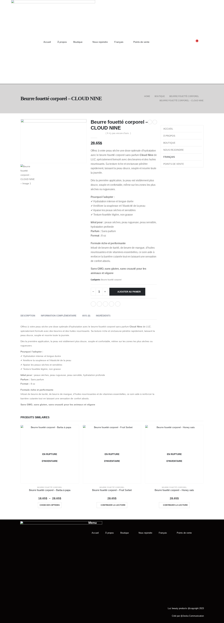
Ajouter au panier (129, 291)
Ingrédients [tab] (103, 315)
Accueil (47, 42)
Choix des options (50, 505)
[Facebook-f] (172, 41)
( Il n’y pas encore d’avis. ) (118, 133)
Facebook (93, 304)
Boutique (77, 42)
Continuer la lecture (113, 505)
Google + (111, 304)
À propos (62, 42)
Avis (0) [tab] (86, 315)
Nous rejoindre (100, 42)
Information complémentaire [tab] (58, 315)
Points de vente (141, 42)
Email (117, 304)
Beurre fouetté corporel (111, 280)
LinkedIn (105, 304)
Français (118, 42)
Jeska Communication (193, 616)
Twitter (99, 304)
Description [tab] (27, 315)
